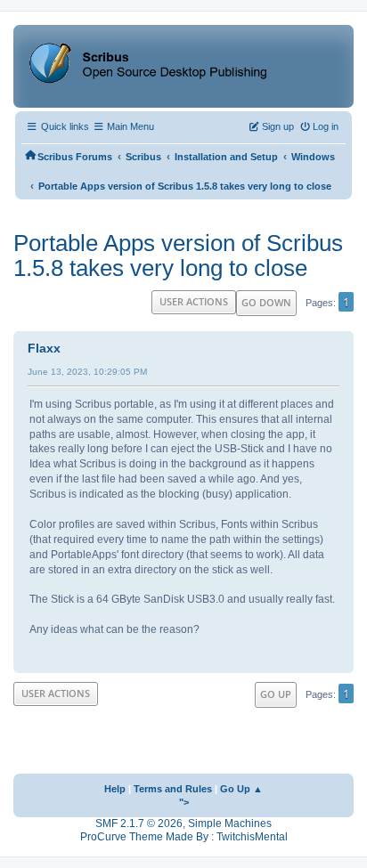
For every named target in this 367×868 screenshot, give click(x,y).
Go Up (275, 694)
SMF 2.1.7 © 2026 (139, 823)
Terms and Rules (173, 788)
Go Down (266, 302)
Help (115, 788)
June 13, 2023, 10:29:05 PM (87, 372)
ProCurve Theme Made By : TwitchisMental (184, 837)
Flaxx (44, 348)
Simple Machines (230, 823)
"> (184, 802)
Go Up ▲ (241, 788)
